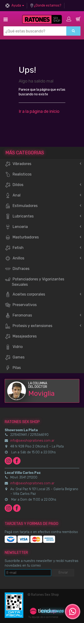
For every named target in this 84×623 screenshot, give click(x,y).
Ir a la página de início (39, 111)
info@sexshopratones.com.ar (32, 441)
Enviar (63, 573)
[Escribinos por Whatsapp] (72, 611)
